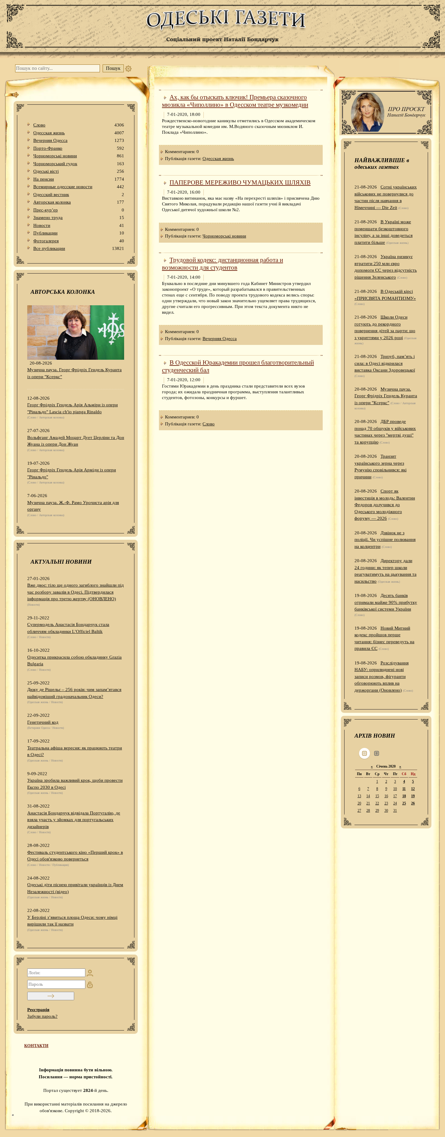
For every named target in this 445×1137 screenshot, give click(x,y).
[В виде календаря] (364, 753)
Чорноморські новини (78, 155)
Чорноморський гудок (78, 163)
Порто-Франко (78, 148)
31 (395, 810)
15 (377, 796)
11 (404, 789)
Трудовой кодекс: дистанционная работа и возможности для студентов (222, 263)
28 (368, 810)
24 (395, 803)
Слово (78, 125)
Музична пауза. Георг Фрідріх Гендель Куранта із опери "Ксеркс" (74, 373)
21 (368, 803)
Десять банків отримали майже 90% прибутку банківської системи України (385, 602)
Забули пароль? (42, 1016)
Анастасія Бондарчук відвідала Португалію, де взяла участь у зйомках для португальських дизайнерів (73, 820)
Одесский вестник (78, 194)
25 (404, 803)
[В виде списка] (376, 753)
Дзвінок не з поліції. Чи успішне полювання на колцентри (385, 539)
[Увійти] (50, 996)
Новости (78, 225)
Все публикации (78, 248)
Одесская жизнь (78, 132)
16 (386, 796)
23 (386, 803)
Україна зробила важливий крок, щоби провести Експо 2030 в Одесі (75, 784)
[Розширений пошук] (128, 68)
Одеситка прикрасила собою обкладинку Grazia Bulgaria (74, 661)
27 (359, 810)
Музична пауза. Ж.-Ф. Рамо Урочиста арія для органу (73, 506)
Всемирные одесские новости (78, 186)
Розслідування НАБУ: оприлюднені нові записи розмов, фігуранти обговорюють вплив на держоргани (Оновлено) (381, 676)
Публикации (78, 233)
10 (395, 789)
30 (386, 810)
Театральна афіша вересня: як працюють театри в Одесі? (74, 751)
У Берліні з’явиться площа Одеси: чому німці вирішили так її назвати (72, 921)
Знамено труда (78, 217)
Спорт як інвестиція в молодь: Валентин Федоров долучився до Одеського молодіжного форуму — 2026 (384, 505)
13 (359, 796)
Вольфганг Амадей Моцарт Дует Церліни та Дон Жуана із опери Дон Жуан (75, 441)
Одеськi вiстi (78, 171)
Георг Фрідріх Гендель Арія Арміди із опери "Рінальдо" (71, 473)
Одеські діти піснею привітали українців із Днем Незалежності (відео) (75, 888)
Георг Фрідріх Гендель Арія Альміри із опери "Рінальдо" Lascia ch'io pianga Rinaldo (72, 408)
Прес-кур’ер (78, 210)
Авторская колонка (78, 202)
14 (368, 796)
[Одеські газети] (222, 29)
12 (413, 789)
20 (359, 803)
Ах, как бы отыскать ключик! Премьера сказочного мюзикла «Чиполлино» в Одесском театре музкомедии (235, 100)
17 (395, 796)
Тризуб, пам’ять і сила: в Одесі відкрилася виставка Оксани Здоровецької (384, 363)
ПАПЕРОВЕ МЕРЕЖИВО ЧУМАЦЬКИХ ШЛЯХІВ (240, 182)
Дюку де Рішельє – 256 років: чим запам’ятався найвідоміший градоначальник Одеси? (74, 693)
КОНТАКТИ (36, 1046)
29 (377, 810)
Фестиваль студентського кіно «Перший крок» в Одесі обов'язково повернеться (75, 856)
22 (377, 803)
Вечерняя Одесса (78, 140)
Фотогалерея (78, 240)
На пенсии (78, 179)
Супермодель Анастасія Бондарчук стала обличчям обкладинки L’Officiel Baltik (68, 628)
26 (413, 803)
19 (413, 796)
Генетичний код (42, 722)
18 (404, 796)
